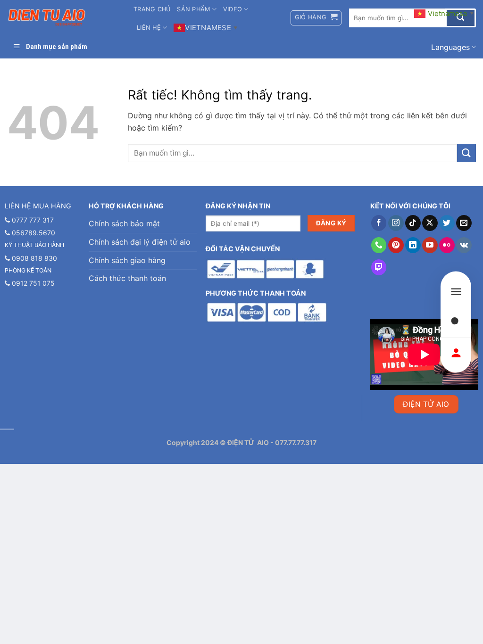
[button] (316, 17)
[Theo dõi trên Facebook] (379, 223)
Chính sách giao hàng (127, 260)
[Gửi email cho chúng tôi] (464, 223)
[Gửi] (466, 153)
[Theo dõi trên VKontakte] (464, 245)
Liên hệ (149, 27)
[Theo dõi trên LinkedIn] (413, 245)
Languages (450, 47)
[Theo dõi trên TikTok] (413, 223)
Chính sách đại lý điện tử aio (140, 242)
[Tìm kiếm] (456, 322)
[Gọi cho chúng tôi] (379, 245)
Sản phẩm (193, 9)
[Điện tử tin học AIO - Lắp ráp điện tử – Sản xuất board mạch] (63, 17)
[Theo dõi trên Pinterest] (396, 245)
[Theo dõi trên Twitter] (447, 223)
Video (232, 9)
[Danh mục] (456, 291)
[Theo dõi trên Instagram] (396, 223)
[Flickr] (447, 245)
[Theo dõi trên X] (430, 223)
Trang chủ (151, 9)
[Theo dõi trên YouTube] (430, 245)
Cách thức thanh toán (127, 278)
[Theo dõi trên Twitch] (379, 267)
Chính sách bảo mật (124, 223)
